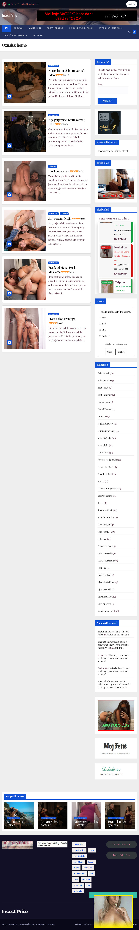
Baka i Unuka (104, 380)
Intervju (38, 35)
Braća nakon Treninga (61, 320)
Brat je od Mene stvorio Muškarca (62, 269)
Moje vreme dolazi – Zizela (86, 823)
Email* (101, 84)
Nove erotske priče (107, 459)
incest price (79, 862)
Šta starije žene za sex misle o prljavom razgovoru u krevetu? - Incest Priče (114, 644)
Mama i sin (35, 28)
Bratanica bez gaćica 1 (117, 634)
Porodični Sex (105, 474)
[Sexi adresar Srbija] (116, 715)
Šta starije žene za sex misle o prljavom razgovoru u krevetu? (114, 658)
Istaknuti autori (110, 28)
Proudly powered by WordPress (15, 924)
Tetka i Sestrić (105, 553)
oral (76, 879)
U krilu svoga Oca (65, 171)
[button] (129, 31)
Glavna (18, 28)
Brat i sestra (55, 28)
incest (91, 850)
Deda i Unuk (104, 402)
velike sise (78, 891)
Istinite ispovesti (106, 430)
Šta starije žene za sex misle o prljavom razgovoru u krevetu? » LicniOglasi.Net (114, 684)
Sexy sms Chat (105, 510)
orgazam (86, 879)
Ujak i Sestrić (104, 575)
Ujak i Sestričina (106, 582)
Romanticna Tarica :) (15, 823)
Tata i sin (52, 166)
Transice (102, 567)
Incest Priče (9, 15)
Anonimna (118, 647)
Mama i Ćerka (104, 438)
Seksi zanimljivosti (107, 488)
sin (88, 885)
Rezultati (120, 352)
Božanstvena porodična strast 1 (113, 150)
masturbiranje (79, 873)
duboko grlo (79, 844)
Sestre (101, 503)
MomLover (103, 452)
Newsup (38, 924)
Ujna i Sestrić (104, 589)
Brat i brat (53, 66)
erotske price (79, 850)
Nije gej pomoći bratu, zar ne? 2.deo (66, 73)
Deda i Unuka (104, 409)
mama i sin (87, 868)
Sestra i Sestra (105, 495)
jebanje (91, 862)
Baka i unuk (103, 373)
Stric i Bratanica (106, 517)
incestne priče (80, 856)
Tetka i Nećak (104, 546)
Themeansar (50, 924)
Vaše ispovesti (104, 603)
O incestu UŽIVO (106, 466)
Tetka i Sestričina (106, 560)
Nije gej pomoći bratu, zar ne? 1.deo (66, 122)
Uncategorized (105, 596)
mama (76, 868)
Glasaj (109, 352)
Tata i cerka (103, 531)
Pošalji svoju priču (81, 28)
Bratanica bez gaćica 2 (49, 823)
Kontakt (133, 924)
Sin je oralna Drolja (66, 218)
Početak (78, 924)
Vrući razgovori (15, 35)
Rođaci (101, 481)
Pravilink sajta (122, 924)
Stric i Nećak (104, 524)
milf (91, 873)
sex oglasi (78, 885)
